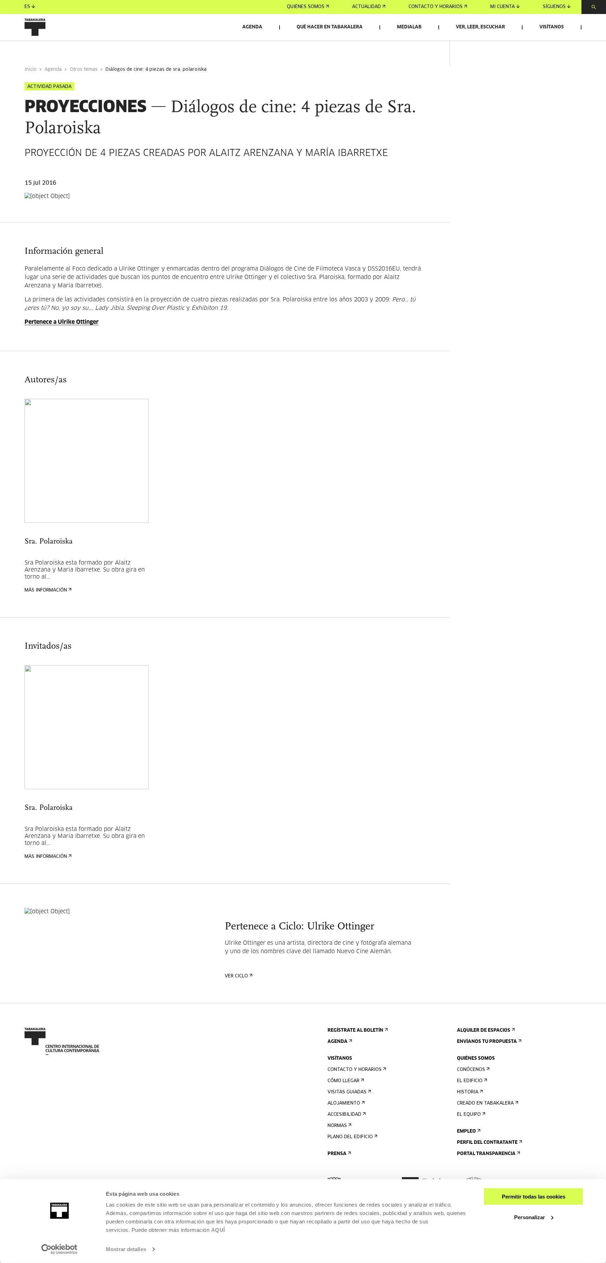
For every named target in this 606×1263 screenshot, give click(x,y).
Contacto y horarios (436, 7)
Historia (467, 1092)
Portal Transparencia (486, 1154)
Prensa (337, 1154)
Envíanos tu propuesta (487, 1041)
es (27, 7)
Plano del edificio (350, 1137)
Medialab (409, 27)
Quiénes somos (305, 7)
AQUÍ (218, 1230)
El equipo (469, 1114)
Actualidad (366, 7)
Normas (337, 1126)
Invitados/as (159, 50)
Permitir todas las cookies (533, 1197)
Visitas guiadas (347, 1092)
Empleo (466, 1131)
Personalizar (529, 1217)
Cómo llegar (343, 1081)
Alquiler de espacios (483, 1030)
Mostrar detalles (126, 1249)
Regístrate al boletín (355, 1030)
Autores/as (112, 50)
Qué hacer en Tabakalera (330, 27)
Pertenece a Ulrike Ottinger (62, 322)
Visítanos (551, 27)
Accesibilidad (344, 1114)
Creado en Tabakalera (485, 1103)
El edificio (470, 1081)
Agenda (252, 27)
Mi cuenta (502, 7)
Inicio (30, 69)
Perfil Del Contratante (487, 1142)
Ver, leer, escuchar (480, 27)
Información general (52, 50)
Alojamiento (344, 1103)
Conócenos (471, 1069)
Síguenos (554, 7)
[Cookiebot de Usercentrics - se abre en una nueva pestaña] (59, 1249)
